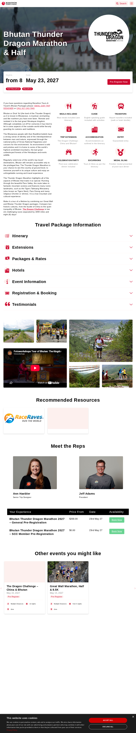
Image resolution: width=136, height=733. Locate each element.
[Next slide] (135, 588)
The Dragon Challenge (33, 209)
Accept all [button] (108, 720)
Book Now (117, 520)
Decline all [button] (108, 727)
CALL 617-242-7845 (26, 108)
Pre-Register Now (119, 82)
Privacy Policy (12, 730)
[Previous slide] (1, 588)
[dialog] (68, 723)
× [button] (133, 717)
